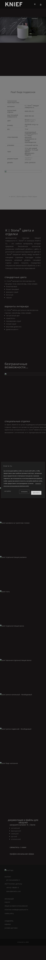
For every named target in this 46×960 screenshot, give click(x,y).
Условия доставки (11, 928)
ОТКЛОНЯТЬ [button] (24, 492)
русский (14, 836)
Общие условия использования (16, 906)
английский (15, 828)
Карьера (8, 924)
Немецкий (15, 834)
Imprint (7, 902)
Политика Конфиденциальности (16, 910)
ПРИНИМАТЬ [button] (36, 493)
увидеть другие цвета (30, 120)
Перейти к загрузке (28, 158)
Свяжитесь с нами (18, 847)
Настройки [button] (7, 491)
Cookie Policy (9, 913)
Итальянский (16, 839)
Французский (16, 831)
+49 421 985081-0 (12, 888)
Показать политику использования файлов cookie (22, 485)
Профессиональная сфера (22, 854)
